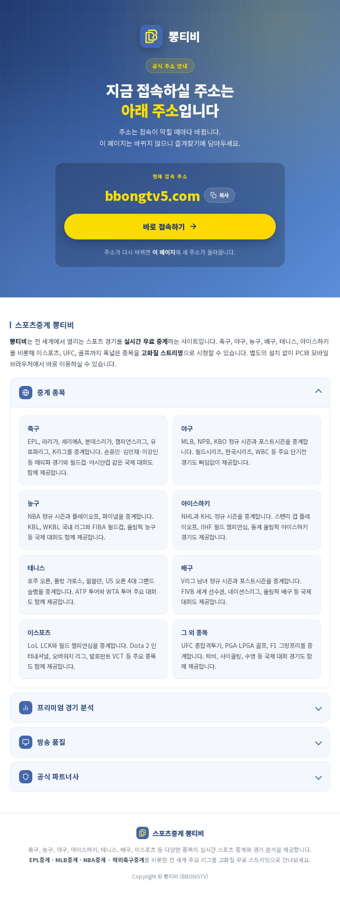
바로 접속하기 (164, 226)
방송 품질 (51, 741)
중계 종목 (51, 392)
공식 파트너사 (58, 776)
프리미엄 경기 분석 (65, 707)
